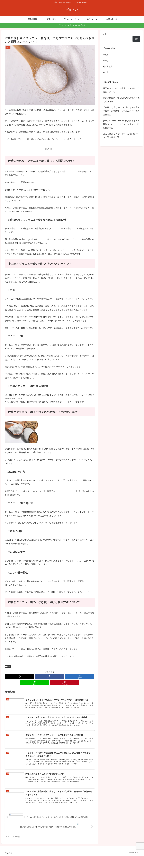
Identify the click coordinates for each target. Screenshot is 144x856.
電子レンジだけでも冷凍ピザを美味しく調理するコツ (121, 90)
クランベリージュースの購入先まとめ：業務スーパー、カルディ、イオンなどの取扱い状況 (121, 124)
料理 (8, 666)
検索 (105, 34)
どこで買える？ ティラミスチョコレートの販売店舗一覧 (120, 135)
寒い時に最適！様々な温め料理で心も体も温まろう (121, 100)
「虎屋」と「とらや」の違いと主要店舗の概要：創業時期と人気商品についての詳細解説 (121, 111)
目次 (47, 149)
